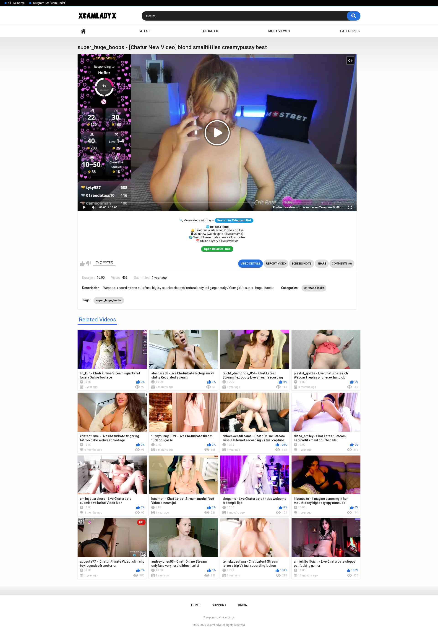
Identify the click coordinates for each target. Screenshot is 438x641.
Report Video (276, 263)
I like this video (82, 263)
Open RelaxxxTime (217, 249)
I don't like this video (88, 263)
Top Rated (209, 31)
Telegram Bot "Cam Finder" (49, 3)
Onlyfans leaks (314, 288)
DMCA (242, 605)
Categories (350, 31)
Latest (144, 31)
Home (83, 31)
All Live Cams (16, 3)
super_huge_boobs (109, 300)
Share (321, 263)
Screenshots (302, 263)
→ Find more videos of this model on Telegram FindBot (306, 207)
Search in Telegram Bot (234, 220)
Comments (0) (342, 263)
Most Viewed (279, 31)
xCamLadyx (214, 625)
